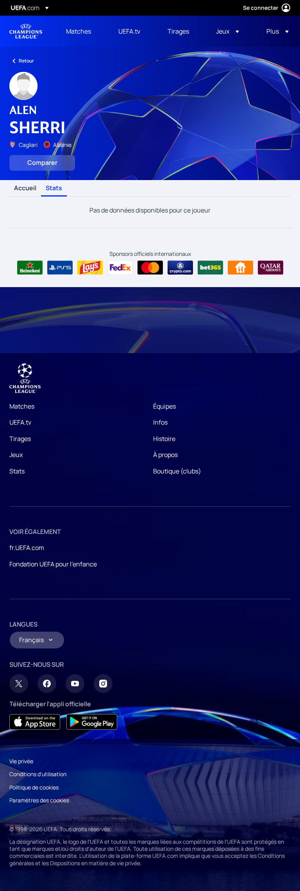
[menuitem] (82, 31)
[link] (78, 31)
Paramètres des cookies (39, 800)
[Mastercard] (150, 268)
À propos (165, 454)
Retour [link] (26, 60)
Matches (21, 406)
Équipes (164, 406)
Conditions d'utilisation (37, 774)
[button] (227, 31)
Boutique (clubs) (177, 471)
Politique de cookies (34, 787)
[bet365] (210, 268)
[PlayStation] (60, 268)
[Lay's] (90, 268)
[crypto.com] (180, 268)
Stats (54, 188)
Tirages (20, 438)
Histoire (164, 438)
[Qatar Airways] (270, 268)
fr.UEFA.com (26, 547)
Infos (160, 422)
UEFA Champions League (25, 31)
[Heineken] (30, 268)
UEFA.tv (20, 422)
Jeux (16, 454)
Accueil (25, 188)
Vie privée (21, 761)
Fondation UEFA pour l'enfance (53, 564)
